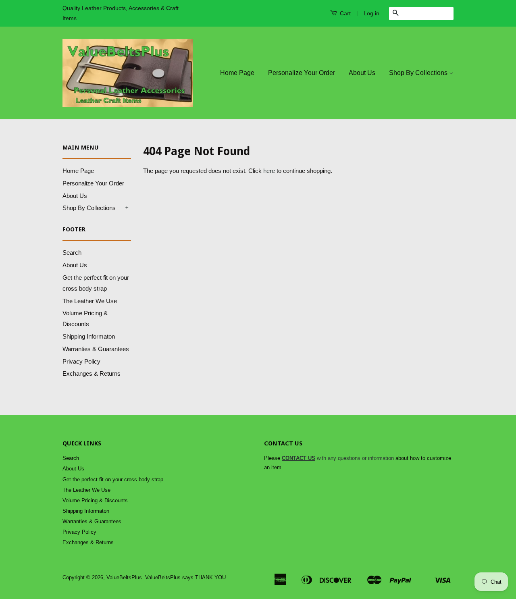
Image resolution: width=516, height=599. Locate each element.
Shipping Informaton (88, 336)
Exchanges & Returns (91, 373)
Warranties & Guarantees (95, 348)
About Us (362, 72)
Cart (344, 13)
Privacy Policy (81, 361)
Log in (371, 13)
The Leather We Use (89, 300)
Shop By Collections (419, 72)
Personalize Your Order (301, 72)
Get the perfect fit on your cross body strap (112, 479)
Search (71, 252)
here (269, 170)
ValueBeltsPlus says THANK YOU (185, 577)
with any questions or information (338, 458)
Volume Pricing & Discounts (95, 500)
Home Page (237, 72)
